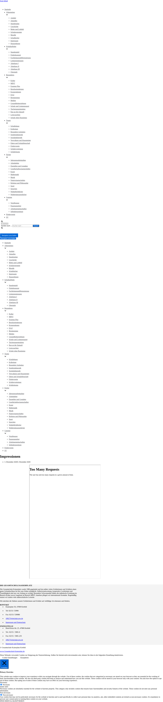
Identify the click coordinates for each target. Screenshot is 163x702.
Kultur (13, 81)
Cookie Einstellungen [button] (9, 658)
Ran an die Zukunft (17, 112)
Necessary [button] (3, 682)
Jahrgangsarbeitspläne (18, 160)
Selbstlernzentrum (17, 212)
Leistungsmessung (17, 61)
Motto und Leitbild (17, 29)
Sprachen (14, 189)
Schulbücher (15, 38)
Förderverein (15, 146)
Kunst (13, 172)
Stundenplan (15, 24)
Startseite (7, 9)
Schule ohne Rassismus (19, 118)
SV (7, 217)
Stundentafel (15, 52)
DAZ (12, 95)
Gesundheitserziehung (18, 103)
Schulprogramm (16, 32)
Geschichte (14, 26)
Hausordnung (15, 44)
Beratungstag (15, 98)
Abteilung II (15, 66)
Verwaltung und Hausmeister (21, 140)
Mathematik (15, 174)
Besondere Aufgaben (18, 132)
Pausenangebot (16, 206)
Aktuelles (14, 21)
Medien (13, 100)
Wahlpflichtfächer (17, 192)
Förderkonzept (16, 55)
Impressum (14, 41)
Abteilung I (15, 63)
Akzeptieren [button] (24, 658)
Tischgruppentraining (18, 109)
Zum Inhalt (4, 1)
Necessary (6, 685)
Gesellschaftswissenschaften (20, 169)
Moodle (13, 35)
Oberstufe (14, 72)
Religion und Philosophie (19, 183)
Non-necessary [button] (5, 693)
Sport (12, 186)
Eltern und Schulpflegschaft (20, 143)
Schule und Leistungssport (20, 106)
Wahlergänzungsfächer (19, 195)
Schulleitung (15, 126)
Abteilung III (15, 69)
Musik (13, 177)
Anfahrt (13, 18)
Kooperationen (16, 92)
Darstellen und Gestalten (19, 166)
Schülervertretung (17, 149)
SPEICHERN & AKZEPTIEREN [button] (12, 701)
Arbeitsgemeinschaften (19, 209)
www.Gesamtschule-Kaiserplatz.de (12, 651)
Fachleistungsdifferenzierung (21, 58)
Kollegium (14, 129)
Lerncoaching (15, 115)
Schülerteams (15, 152)
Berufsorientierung (17, 89)
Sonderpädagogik (17, 135)
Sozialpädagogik (16, 138)
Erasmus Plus (15, 86)
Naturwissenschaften (18, 180)
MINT (13, 83)
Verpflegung (15, 203)
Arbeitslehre (15, 163)
